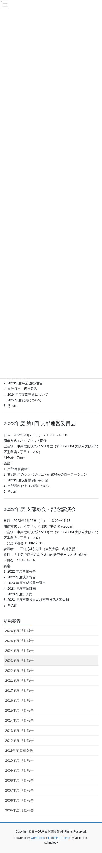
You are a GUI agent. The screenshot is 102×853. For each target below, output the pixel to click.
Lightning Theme (59, 837)
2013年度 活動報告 (19, 730)
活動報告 (12, 620)
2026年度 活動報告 (19, 631)
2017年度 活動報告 (19, 690)
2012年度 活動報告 (19, 740)
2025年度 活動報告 (19, 641)
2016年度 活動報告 (19, 700)
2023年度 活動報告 (19, 661)
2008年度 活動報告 (19, 780)
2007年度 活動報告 (19, 790)
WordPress (38, 837)
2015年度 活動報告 (19, 710)
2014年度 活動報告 (19, 720)
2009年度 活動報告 (19, 770)
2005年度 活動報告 (19, 810)
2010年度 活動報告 (19, 760)
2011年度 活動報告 (19, 750)
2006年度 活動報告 (19, 800)
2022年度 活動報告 (19, 670)
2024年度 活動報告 (19, 651)
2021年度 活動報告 (19, 680)
